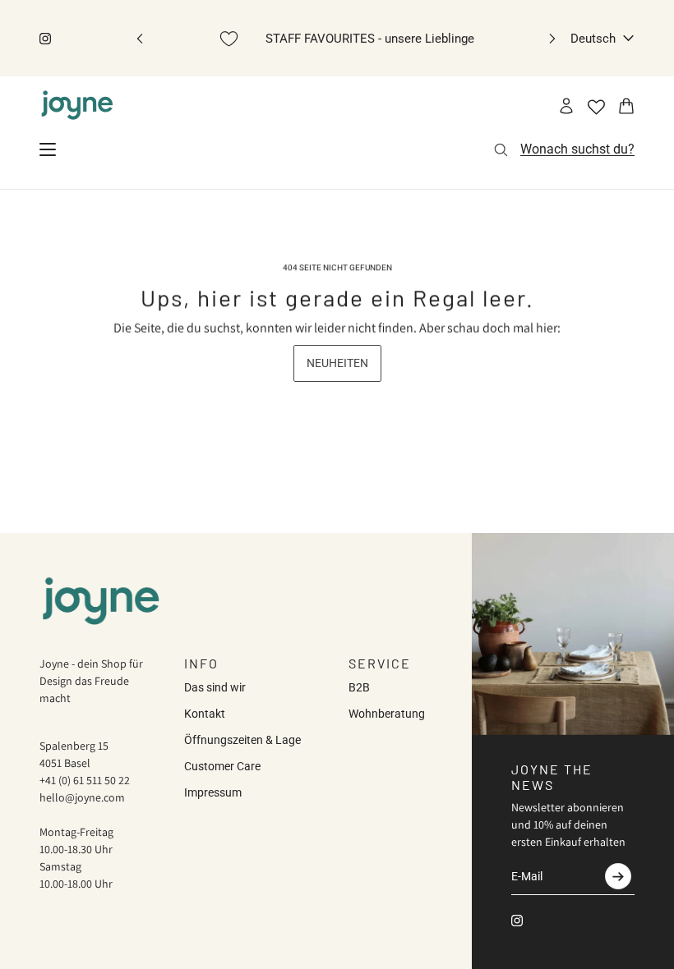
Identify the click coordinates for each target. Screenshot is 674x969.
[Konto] (566, 106)
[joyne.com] (77, 106)
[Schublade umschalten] (47, 149)
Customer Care (222, 766)
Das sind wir (215, 687)
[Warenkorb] (626, 106)
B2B (359, 687)
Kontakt (204, 713)
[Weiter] (552, 38)
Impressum (213, 792)
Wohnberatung (387, 713)
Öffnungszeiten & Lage (242, 739)
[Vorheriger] (139, 38)
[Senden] (618, 876)
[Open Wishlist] (596, 107)
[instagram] (45, 39)
